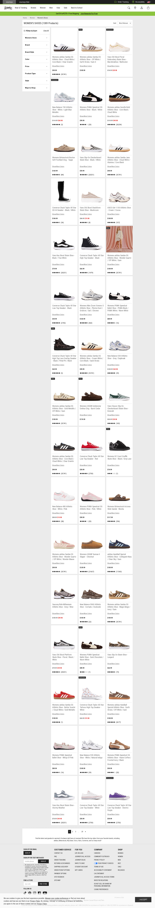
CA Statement (99, 873)
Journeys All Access (82, 856)
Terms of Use (98, 867)
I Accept (143, 899)
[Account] (142, 8)
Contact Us (58, 853)
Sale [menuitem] (65, 8)
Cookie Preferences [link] (101, 889)
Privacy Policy (99, 860)
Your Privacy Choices (105, 863)
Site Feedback (59, 877)
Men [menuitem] (51, 8)
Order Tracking (123, 2)
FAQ (55, 856)
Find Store (43, 884)
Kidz (119, 863)
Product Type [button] (30, 73)
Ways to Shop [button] (30, 88)
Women (120, 856)
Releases (121, 870)
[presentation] (21, 8)
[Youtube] (45, 893)
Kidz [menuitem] (58, 8)
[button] (149, 2)
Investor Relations (101, 880)
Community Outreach (101, 856)
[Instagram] (35, 893)
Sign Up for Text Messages (33, 858)
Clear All (46, 30)
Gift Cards (79, 870)
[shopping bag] (149, 8)
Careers (97, 853)
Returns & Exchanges (62, 863)
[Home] (8, 7)
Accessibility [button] (140, 2)
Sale (119, 867)
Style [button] (27, 81)
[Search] (129, 8)
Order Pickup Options (62, 870)
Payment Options (60, 873)
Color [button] (27, 59)
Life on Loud (79, 853)
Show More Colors (58, 66)
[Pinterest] (30, 893)
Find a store (28, 880)
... (78, 832)
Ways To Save (80, 863)
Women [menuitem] (43, 8)
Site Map (57, 880)
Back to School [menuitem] (76, 8)
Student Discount (81, 867)
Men (119, 860)
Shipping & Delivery (61, 867)
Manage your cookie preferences (57, 898)
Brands (120, 853)
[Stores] (135, 8)
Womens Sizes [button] (31, 38)
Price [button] (27, 66)
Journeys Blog (80, 860)
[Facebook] (39, 893)
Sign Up (27, 853)
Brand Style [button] (29, 52)
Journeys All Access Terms (104, 877)
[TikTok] (25, 893)
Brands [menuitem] (33, 8)
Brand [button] (27, 45)
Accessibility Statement (103, 870)
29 (82, 832)
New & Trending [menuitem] (21, 8)
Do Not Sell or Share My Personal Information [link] (103, 885)
